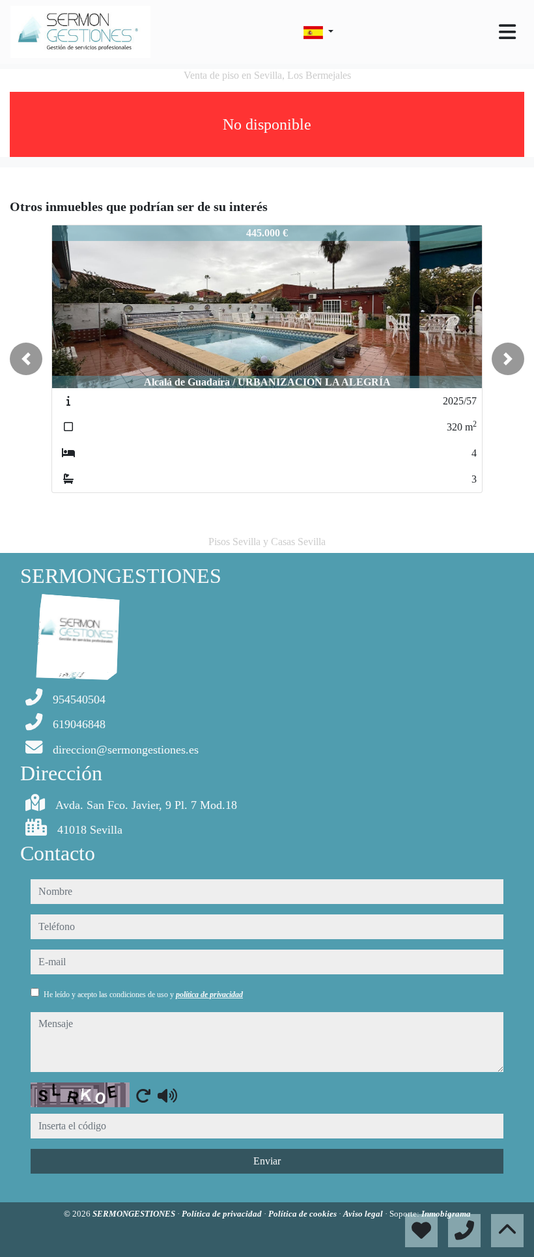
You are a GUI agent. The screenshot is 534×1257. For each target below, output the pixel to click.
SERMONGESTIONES (134, 1214)
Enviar (267, 1160)
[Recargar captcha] (143, 1095)
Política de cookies (303, 1214)
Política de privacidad (223, 1214)
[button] (26, 359)
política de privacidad (209, 994)
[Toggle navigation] (507, 32)
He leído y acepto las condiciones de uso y (143, 994)
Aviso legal (364, 1214)
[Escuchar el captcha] (167, 1095)
